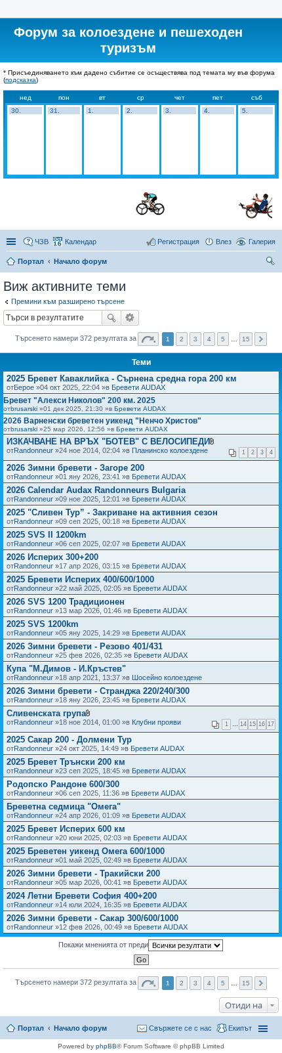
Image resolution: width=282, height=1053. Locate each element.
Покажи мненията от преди (103, 945)
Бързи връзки (12, 241)
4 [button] (209, 339)
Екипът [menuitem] (240, 1028)
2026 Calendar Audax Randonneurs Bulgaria (96, 490)
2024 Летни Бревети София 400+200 (82, 896)
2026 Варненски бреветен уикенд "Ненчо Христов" (102, 420)
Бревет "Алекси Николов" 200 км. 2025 (79, 400)
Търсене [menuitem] (271, 262)
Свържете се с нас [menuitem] (180, 1028)
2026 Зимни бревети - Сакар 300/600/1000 (92, 918)
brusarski (23, 408)
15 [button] (246, 339)
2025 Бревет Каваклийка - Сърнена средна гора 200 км (122, 378)
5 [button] (223, 339)
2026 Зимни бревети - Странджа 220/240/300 (98, 691)
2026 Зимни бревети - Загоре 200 (75, 468)
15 (252, 724)
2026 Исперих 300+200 (52, 557)
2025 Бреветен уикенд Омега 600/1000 (86, 851)
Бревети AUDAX (138, 387)
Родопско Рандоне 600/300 (63, 784)
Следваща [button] (260, 339)
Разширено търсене (130, 318)
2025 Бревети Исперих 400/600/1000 (80, 579)
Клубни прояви (156, 722)
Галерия (262, 242)
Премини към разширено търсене (68, 301)
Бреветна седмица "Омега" (64, 806)
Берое (24, 387)
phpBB (106, 1046)
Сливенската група (46, 713)
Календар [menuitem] (80, 242)
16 (261, 724)
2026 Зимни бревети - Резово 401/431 (85, 646)
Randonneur (33, 450)
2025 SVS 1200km (43, 624)
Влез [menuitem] (224, 242)
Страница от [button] (148, 339)
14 (243, 724)
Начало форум (80, 261)
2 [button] (182, 339)
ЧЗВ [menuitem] (42, 242)
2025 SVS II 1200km (47, 535)
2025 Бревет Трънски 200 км (66, 762)
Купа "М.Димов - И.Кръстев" (66, 669)
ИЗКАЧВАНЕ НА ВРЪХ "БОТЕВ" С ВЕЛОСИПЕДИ (108, 441)
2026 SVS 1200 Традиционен (66, 602)
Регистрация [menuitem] (178, 242)
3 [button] (195, 339)
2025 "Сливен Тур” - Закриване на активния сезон (112, 512)
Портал (31, 261)
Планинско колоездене (170, 450)
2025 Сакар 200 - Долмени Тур (69, 739)
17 (271, 724)
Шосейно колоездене (167, 677)
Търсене (111, 318)
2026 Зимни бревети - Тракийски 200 (83, 873)
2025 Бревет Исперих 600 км (66, 829)
